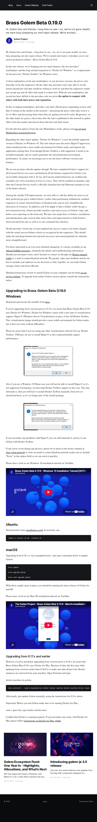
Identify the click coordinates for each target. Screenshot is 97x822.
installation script (34, 530)
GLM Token (47, 5)
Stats (45, 801)
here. (47, 301)
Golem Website (32, 5)
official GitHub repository (18, 250)
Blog (11, 5)
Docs (18, 5)
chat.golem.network (15, 452)
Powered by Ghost (86, 801)
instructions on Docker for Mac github (42, 720)
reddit (9, 258)
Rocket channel (79, 254)
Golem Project (21, 39)
